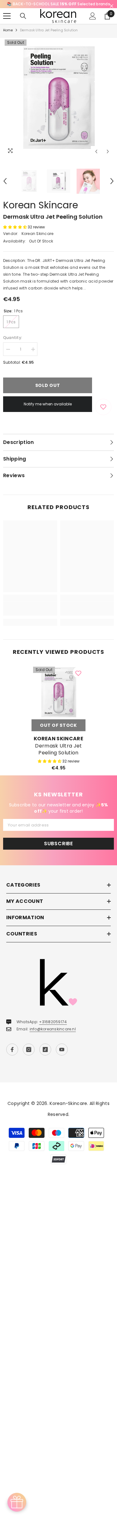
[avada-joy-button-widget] (16, 1502)
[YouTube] (62, 1056)
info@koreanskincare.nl (53, 1036)
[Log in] (92, 22)
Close (111, 6)
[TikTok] (45, 1056)
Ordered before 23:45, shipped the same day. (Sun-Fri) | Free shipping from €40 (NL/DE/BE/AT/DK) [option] (61, 7)
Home (8, 37)
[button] (96, 158)
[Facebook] (12, 1056)
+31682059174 (53, 1028)
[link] (30, 615)
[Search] (23, 23)
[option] (58, 104)
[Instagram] (29, 1056)
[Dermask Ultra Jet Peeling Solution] (58, 699)
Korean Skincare (40, 212)
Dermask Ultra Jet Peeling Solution (58, 756)
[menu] (7, 23)
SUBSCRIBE (58, 850)
